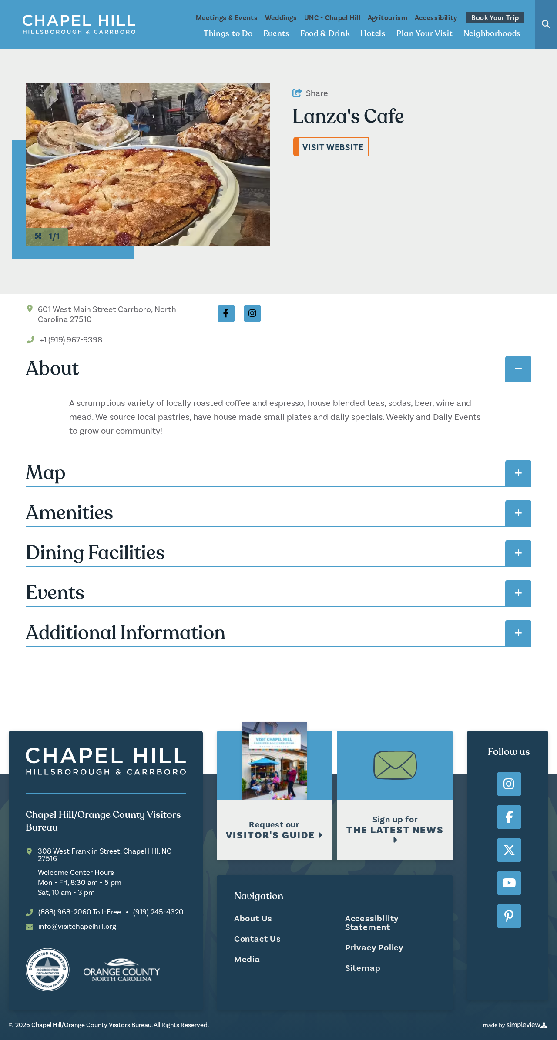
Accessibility (436, 17)
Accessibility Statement (372, 923)
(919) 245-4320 (158, 912)
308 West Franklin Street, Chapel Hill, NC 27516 (104, 855)
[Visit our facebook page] (509, 817)
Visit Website (333, 147)
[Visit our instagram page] (509, 784)
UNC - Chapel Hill (332, 17)
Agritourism (388, 17)
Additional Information (125, 633)
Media (247, 959)
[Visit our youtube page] (509, 883)
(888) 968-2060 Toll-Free (79, 912)
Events (276, 34)
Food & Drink (325, 34)
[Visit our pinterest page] (509, 916)
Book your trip (495, 17)
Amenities (69, 513)
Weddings (281, 17)
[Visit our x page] (509, 850)
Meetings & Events (227, 17)
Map (46, 473)
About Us (253, 918)
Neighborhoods (492, 34)
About (52, 369)
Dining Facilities (95, 553)
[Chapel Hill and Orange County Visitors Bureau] (79, 24)
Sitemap (363, 968)
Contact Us (257, 939)
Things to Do (228, 34)
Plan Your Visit (424, 34)
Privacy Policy (374, 948)
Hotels (373, 34)
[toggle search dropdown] (546, 24)
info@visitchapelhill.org (77, 926)
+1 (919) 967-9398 (71, 340)
